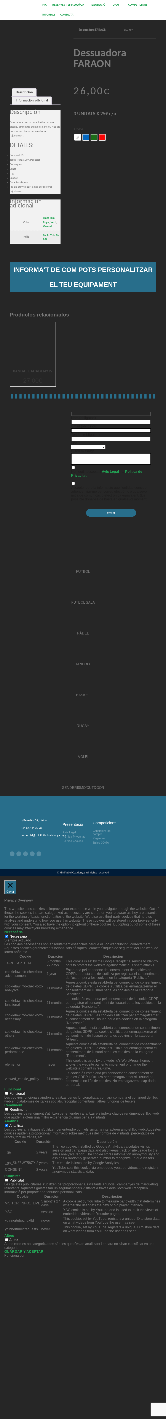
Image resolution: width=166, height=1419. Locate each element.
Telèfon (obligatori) (85, 435)
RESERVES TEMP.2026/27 (68, 4)
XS (44, 235)
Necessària (18, 936)
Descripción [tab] (24, 92)
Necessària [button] (13, 932)
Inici (45, 4)
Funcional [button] (12, 1089)
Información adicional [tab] (32, 100)
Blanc (46, 218)
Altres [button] (9, 1235)
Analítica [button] (11, 1121)
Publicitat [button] (12, 1176)
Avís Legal (110, 471)
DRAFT (117, 4)
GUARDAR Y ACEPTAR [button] (23, 1251)
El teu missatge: (83, 451)
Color (78, 129)
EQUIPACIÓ (98, 4)
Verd (53, 222)
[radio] (77, 137)
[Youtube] (32, 853)
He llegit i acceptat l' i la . (106, 473)
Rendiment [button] (13, 1105)
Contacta (66, 14)
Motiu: (75, 443)
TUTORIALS (49, 14)
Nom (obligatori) (83, 418)
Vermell (47, 226)
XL (57, 235)
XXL (45, 239)
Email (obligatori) (84, 426)
